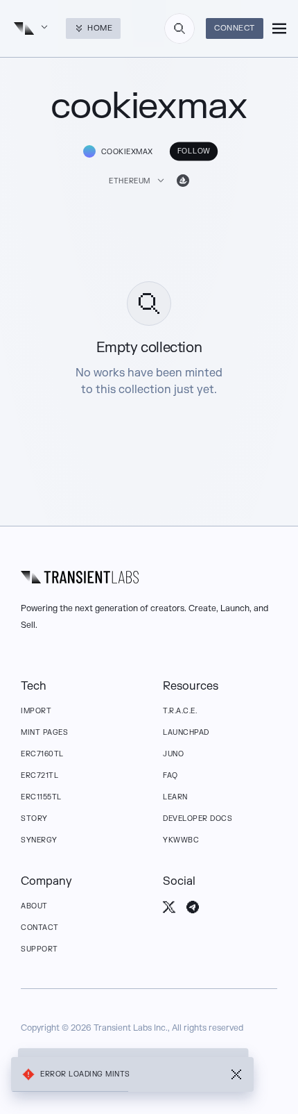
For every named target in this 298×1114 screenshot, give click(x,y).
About (34, 906)
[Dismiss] (236, 1074)
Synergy (39, 840)
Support (39, 949)
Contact (40, 927)
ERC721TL (39, 775)
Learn (175, 796)
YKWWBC (181, 840)
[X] (169, 907)
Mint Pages (44, 732)
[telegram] (192, 907)
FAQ (170, 775)
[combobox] (179, 28)
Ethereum (129, 180)
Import (36, 710)
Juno (173, 753)
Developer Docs (197, 818)
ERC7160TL (42, 753)
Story (34, 818)
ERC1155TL (41, 796)
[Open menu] (279, 28)
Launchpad (186, 732)
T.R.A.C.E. (180, 710)
